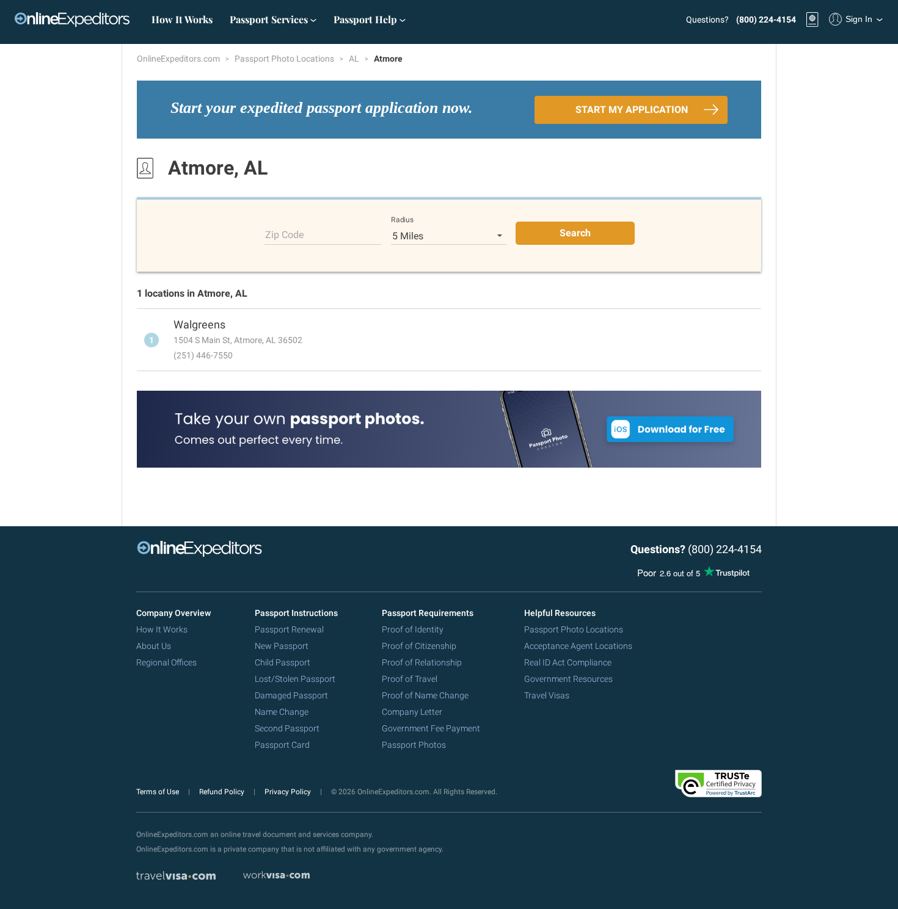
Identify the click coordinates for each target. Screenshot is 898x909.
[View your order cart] (812, 19)
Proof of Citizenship (419, 646)
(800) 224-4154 (766, 19)
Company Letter (412, 712)
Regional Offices (166, 662)
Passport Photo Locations (285, 58)
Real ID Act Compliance (567, 662)
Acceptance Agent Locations (578, 646)
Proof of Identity (413, 629)
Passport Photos (414, 745)
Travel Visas (546, 695)
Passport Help (367, 19)
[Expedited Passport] (72, 19)
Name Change (281, 712)
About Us (153, 646)
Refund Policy (222, 792)
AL (355, 58)
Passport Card (282, 745)
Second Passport (287, 728)
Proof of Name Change (425, 695)
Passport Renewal (289, 629)
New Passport (281, 646)
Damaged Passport (291, 695)
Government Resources (568, 679)
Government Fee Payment (431, 728)
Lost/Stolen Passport (295, 679)
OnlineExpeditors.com (179, 58)
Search (575, 233)
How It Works (182, 19)
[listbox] (449, 235)
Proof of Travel (409, 679)
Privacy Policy (289, 792)
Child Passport (282, 662)
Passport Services (270, 19)
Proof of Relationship (422, 662)
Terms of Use (158, 792)
